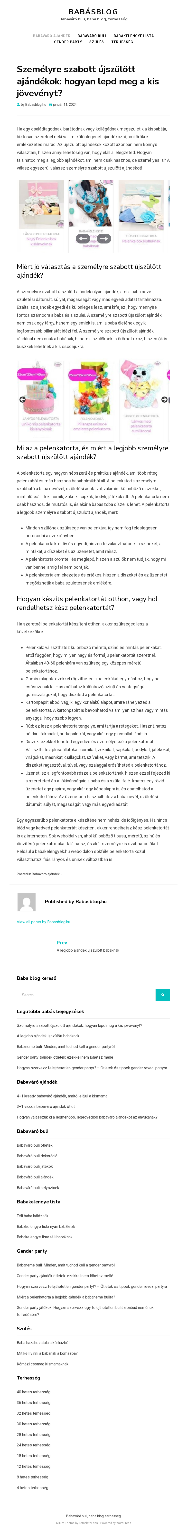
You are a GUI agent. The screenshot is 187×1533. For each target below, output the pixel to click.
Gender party (68, 42)
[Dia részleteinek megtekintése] (46, 216)
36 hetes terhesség (33, 1402)
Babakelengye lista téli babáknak (45, 1237)
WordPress (123, 1523)
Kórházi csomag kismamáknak (42, 1364)
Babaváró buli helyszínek (38, 1187)
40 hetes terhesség (33, 1392)
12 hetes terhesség (33, 1466)
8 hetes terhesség (32, 1477)
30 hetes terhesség (33, 1424)
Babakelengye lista (134, 36)
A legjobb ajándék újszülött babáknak (48, 1036)
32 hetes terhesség (33, 1413)
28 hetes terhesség (33, 1434)
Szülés (96, 42)
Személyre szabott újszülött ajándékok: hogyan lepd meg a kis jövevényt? (79, 1025)
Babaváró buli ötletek (35, 1145)
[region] (93, 221)
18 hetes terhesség (33, 1455)
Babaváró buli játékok (35, 1166)
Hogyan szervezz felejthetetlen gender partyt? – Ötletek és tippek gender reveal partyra (92, 1068)
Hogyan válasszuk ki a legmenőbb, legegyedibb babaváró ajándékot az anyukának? (87, 1117)
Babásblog (93, 12)
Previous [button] (83, 238)
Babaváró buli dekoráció (37, 1156)
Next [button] (104, 238)
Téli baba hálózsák (32, 1216)
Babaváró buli (92, 36)
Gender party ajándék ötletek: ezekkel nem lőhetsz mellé (65, 1057)
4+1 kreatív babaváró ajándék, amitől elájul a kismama (62, 1096)
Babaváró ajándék (51, 36)
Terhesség (122, 42)
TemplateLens (88, 1523)
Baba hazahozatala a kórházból (43, 1342)
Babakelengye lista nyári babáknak (46, 1226)
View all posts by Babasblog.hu (43, 922)
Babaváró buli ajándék (35, 1177)
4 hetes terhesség (32, 1487)
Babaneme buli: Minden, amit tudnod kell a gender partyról (66, 1046)
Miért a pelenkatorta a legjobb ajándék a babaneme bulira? (66, 1297)
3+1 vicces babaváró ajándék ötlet (46, 1106)
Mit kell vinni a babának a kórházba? (47, 1353)
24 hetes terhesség (33, 1445)
